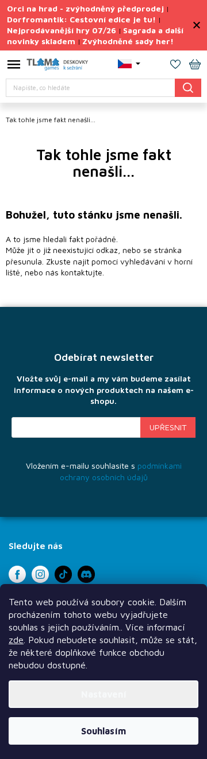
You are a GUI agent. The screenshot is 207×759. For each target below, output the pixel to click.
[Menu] (14, 66)
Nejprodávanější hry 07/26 (61, 30)
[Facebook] (17, 574)
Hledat (188, 87)
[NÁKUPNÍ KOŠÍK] (195, 65)
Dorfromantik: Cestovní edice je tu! (81, 19)
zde (16, 640)
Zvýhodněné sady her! (128, 41)
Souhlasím (103, 731)
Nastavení (103, 694)
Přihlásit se (167, 427)
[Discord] (86, 574)
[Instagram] (40, 574)
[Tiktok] (63, 574)
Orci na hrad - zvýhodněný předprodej (85, 8)
